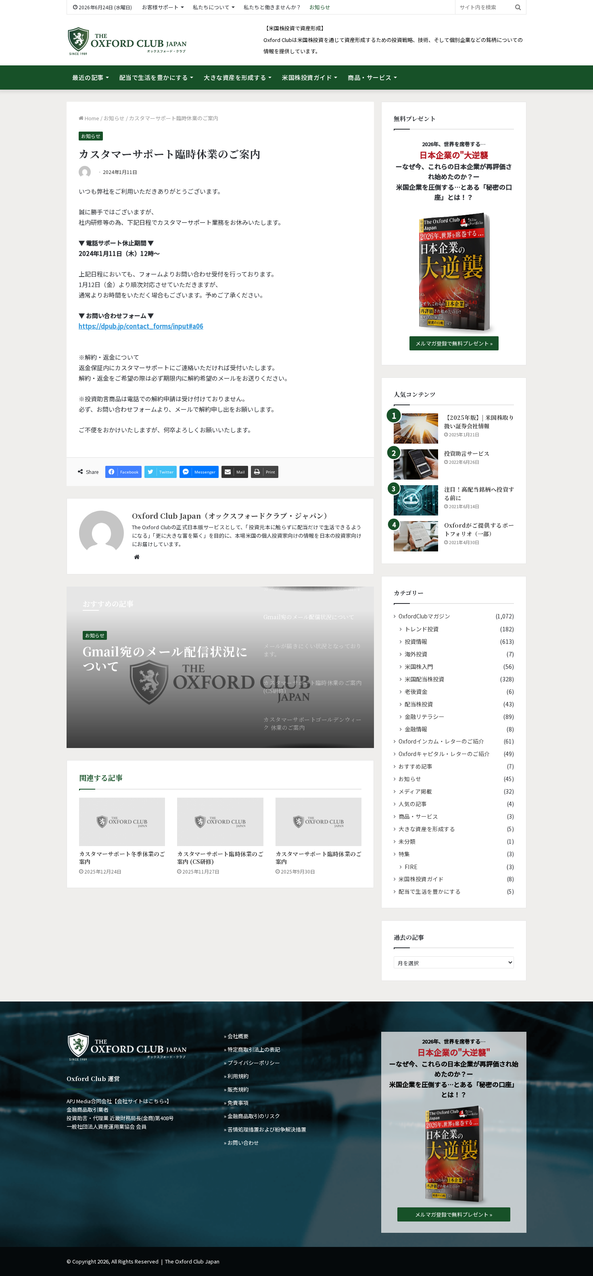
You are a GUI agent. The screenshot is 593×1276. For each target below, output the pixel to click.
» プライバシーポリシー (252, 1062)
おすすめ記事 (415, 766)
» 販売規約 (236, 1089)
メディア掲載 (415, 791)
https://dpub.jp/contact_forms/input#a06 (141, 326)
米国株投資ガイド (307, 77)
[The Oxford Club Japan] (127, 41)
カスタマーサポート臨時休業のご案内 (318, 857)
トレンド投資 (421, 628)
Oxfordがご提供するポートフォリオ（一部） (479, 529)
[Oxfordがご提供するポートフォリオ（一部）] (416, 536)
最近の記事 (88, 77)
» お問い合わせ (241, 1142)
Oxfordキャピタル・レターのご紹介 (444, 754)
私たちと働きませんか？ (272, 7)
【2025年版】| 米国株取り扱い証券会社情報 (479, 421)
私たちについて (211, 7)
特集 (404, 854)
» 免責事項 (236, 1102)
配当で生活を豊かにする (153, 77)
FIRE (411, 866)
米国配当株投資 (424, 679)
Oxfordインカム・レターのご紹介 (441, 741)
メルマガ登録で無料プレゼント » (454, 343)
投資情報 (416, 641)
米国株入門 (419, 666)
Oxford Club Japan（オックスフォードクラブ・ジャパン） (231, 515)
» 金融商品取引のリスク (252, 1116)
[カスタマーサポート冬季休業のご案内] (122, 822)
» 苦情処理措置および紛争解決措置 (265, 1129)
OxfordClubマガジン (424, 616)
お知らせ (319, 7)
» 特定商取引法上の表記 (252, 1049)
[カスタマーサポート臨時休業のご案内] (318, 822)
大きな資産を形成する (235, 77)
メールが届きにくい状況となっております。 (165, 658)
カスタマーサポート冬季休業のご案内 (122, 857)
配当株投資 (419, 704)
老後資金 (416, 691)
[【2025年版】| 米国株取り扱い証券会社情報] (416, 428)
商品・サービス (370, 77)
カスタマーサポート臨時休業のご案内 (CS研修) (220, 857)
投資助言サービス (466, 453)
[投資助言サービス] (416, 464)
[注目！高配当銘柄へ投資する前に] (416, 500)
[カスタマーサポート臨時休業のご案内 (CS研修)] (220, 822)
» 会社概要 (236, 1036)
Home (91, 118)
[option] (220, 667)
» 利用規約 (236, 1076)
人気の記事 (413, 804)
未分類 (407, 841)
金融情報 (416, 729)
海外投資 (416, 654)
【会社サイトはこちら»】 (142, 1101)
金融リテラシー (424, 716)
